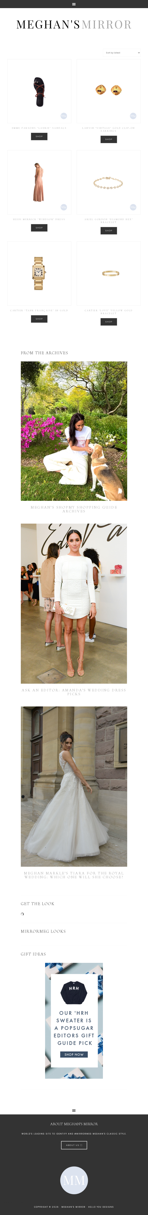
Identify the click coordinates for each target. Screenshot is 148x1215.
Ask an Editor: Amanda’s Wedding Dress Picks (74, 692)
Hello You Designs (101, 1207)
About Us (73, 1145)
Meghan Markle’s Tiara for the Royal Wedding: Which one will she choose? (74, 875)
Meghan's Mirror (74, 23)
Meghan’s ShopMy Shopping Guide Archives (74, 509)
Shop (39, 136)
